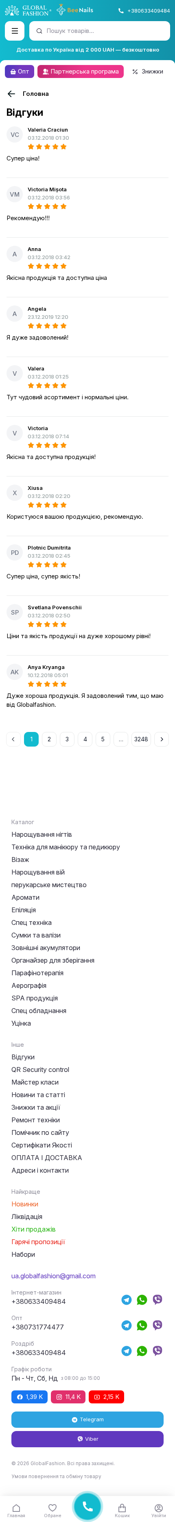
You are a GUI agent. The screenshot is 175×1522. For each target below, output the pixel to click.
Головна (36, 93)
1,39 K (34, 1397)
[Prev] (13, 739)
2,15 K (111, 1397)
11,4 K (73, 1397)
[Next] (161, 739)
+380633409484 (148, 10)
